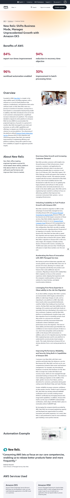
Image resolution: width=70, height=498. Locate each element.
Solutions (10, 21)
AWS (4, 21)
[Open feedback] (68, 249)
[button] (60, 7)
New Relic (17, 98)
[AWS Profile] (65, 2)
